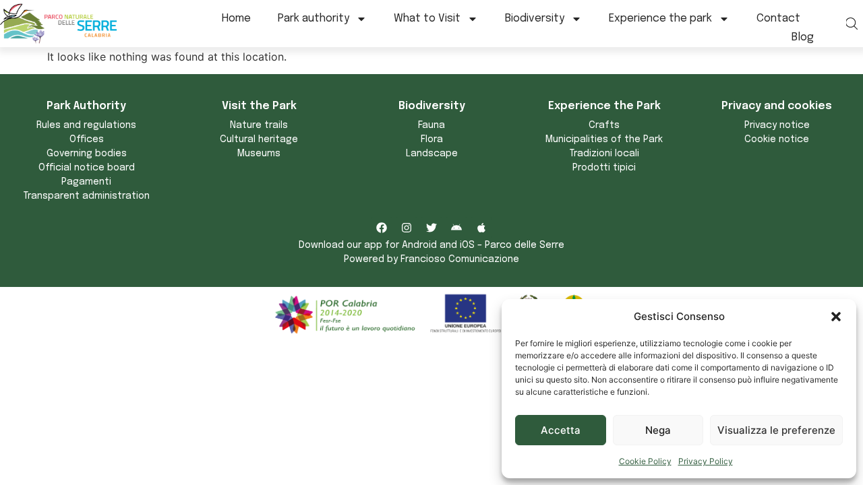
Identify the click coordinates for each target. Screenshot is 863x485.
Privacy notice (777, 125)
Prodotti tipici (604, 167)
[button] (836, 316)
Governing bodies (87, 153)
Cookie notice (776, 139)
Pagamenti (86, 182)
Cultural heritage (259, 139)
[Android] (456, 227)
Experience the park (660, 18)
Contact (778, 18)
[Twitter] (431, 227)
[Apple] (481, 227)
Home (236, 18)
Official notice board (86, 167)
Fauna (431, 125)
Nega (658, 430)
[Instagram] (406, 227)
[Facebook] (381, 227)
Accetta (561, 430)
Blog (803, 37)
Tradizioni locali (604, 153)
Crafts (604, 125)
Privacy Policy (705, 461)
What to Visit (427, 18)
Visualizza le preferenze (776, 430)
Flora (432, 139)
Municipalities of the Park (604, 139)
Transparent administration (87, 196)
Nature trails (259, 125)
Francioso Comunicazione (459, 259)
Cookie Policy (645, 461)
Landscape (432, 153)
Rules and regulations (86, 125)
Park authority (313, 18)
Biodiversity (534, 18)
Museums (258, 153)
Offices (86, 139)
